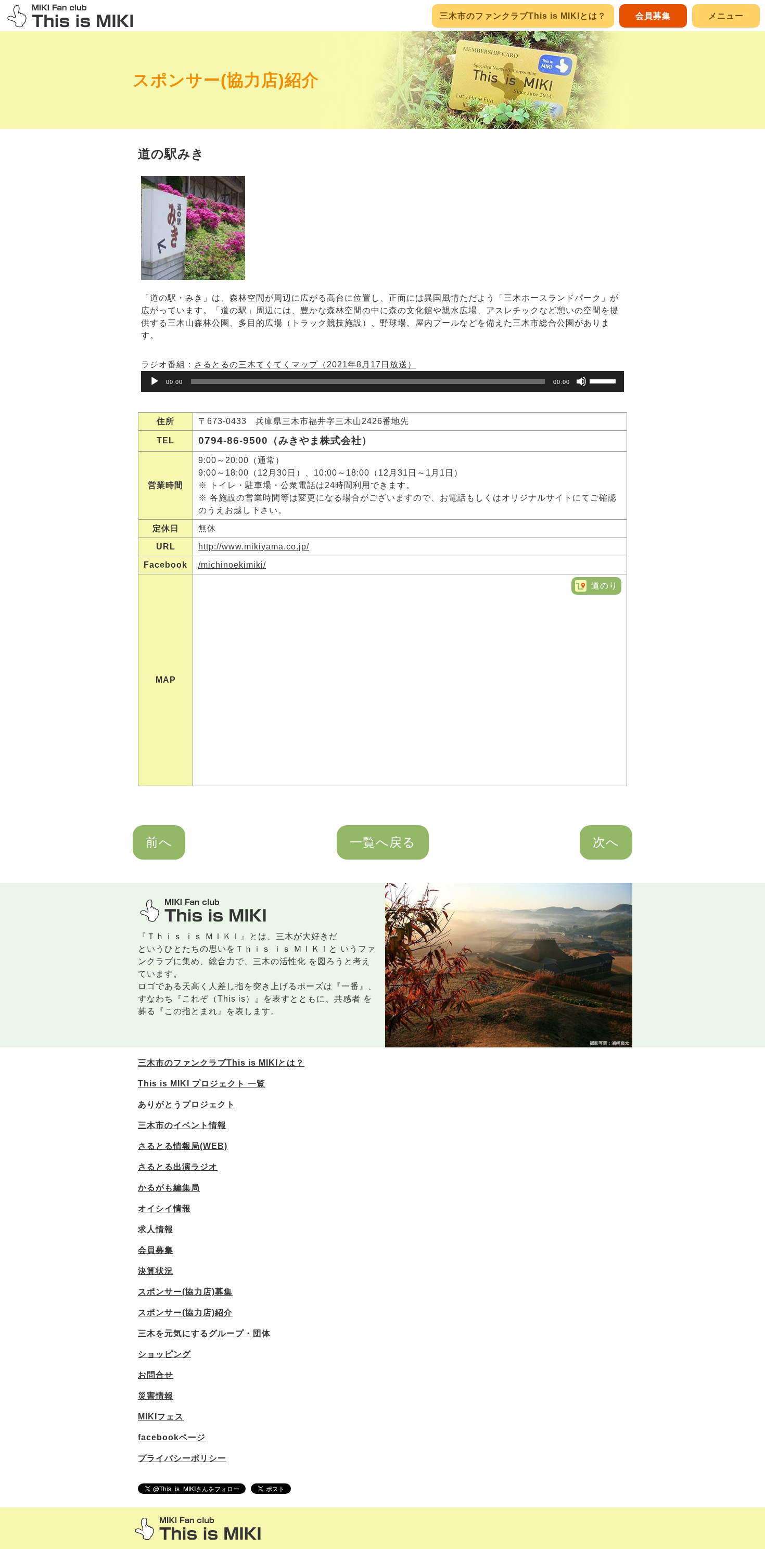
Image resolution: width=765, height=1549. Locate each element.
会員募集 (653, 15)
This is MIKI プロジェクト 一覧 (201, 1083)
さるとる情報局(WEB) (182, 1146)
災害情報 (155, 1395)
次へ (606, 842)
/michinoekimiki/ (232, 564)
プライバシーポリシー (182, 1458)
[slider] (604, 380)
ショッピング (164, 1354)
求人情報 (155, 1229)
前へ (159, 842)
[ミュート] (581, 381)
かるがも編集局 (169, 1187)
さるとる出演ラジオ (178, 1166)
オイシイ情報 (164, 1208)
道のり (604, 585)
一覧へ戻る (383, 842)
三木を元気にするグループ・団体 (204, 1333)
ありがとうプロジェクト (186, 1104)
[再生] (154, 381)
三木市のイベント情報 (182, 1125)
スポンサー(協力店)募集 (185, 1291)
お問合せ (155, 1375)
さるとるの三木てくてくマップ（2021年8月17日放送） (305, 364)
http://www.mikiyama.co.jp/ (253, 546)
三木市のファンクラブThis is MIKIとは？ (523, 15)
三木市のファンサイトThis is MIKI (198, 1528)
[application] (382, 381)
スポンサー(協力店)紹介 (226, 80)
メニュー (726, 15)
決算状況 (155, 1270)
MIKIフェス (161, 1416)
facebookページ (172, 1437)
